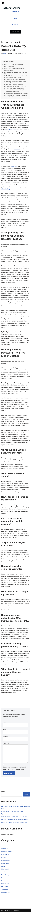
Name (5, 722)
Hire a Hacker (5, 863)
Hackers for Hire (11, 7)
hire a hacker (14, 166)
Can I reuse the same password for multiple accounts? (16, 82)
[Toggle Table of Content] (26, 62)
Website (5, 736)
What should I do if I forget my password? (15, 88)
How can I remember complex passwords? (16, 86)
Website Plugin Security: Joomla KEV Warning (14, 816)
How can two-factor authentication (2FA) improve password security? (15, 90)
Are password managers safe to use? (14, 84)
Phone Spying (5, 875)
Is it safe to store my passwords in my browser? (17, 93)
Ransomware (5, 878)
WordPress (15, 910)
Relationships (5, 883)
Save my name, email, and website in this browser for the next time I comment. (14, 768)
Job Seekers (4, 872)
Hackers (3, 857)
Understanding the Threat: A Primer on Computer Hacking (14, 65)
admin (4, 53)
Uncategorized (5, 892)
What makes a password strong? (13, 77)
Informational (5, 869)
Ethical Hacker (5, 854)
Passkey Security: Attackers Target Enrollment (14, 819)
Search (3, 791)
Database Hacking (6, 851)
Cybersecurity (5, 848)
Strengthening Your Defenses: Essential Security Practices (14, 69)
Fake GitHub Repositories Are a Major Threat (14, 822)
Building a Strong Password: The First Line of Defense (15, 73)
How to (3, 866)
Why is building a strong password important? (16, 75)
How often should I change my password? (15, 79)
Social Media (5, 886)
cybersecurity (12, 129)
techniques (17, 149)
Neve (2, 910)
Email (5, 729)
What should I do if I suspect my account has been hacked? (17, 96)
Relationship (4, 881)
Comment (6, 743)
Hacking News (5, 860)
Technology (4, 889)
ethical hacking (5, 189)
